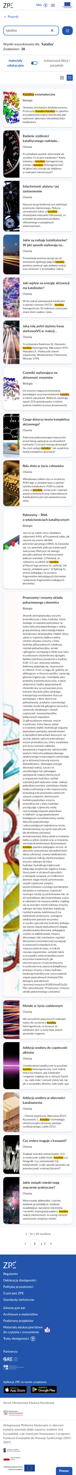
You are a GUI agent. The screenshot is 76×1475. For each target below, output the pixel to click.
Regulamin (10, 1274)
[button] (46, 5)
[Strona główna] (19, 1264)
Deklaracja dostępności (19, 1280)
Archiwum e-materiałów (20, 1314)
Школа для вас (14, 1308)
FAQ (39, 5)
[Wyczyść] (52, 31)
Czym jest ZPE (13, 1293)
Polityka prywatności (18, 1287)
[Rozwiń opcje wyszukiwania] (67, 30)
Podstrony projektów (18, 1320)
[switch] (38, 63)
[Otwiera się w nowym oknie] (15, 1389)
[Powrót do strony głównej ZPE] (9, 5)
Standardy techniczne (18, 1299)
